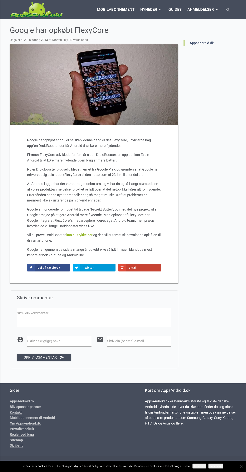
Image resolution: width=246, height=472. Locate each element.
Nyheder (151, 9)
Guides (175, 9)
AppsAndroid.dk (22, 401)
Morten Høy (60, 40)
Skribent (16, 445)
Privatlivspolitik (22, 429)
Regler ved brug (22, 434)
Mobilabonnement (116, 9)
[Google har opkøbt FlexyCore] (94, 84)
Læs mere (216, 466)
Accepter (199, 466)
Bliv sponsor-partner (25, 407)
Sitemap (16, 440)
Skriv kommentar (44, 357)
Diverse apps (79, 40)
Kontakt (16, 412)
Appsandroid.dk (202, 43)
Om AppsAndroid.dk (25, 423)
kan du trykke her (79, 235)
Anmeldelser (203, 9)
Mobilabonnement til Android (32, 418)
